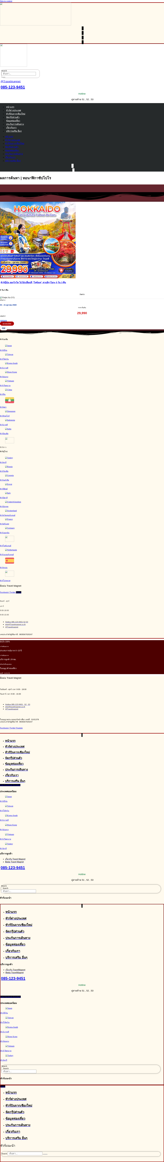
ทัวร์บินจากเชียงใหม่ (15, 114)
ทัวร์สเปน (3, 568)
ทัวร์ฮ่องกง (4, 377)
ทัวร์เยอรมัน (4, 533)
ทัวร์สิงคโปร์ (5, 416)
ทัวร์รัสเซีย (4, 471)
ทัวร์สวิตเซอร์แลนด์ (7, 515)
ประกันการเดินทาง (15, 124)
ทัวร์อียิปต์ (4, 489)
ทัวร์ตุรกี (3, 462)
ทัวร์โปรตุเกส (5, 581)
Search (4, 71)
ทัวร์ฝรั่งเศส (4, 524)
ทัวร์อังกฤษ (4, 507)
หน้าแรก (10, 107)
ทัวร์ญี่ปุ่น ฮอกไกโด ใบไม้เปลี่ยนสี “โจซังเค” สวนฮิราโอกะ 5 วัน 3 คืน (33, 282)
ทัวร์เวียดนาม (5, 386)
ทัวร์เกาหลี (4, 368)
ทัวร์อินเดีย (4, 434)
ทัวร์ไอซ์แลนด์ (5, 546)
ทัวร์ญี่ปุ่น (3, 350)
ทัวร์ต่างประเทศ (13, 110)
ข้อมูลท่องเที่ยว (13, 121)
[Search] (3, 77)
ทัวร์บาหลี (4, 425)
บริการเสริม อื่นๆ (14, 131)
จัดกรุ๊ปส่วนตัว (12, 117)
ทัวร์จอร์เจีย (4, 480)
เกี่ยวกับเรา (11, 127)
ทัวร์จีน (3, 394)
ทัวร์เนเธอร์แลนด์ (7, 555)
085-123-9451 (13, 87)
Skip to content (6, 1)
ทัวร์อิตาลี (4, 498)
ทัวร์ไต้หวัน (4, 359)
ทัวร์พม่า (3, 407)
